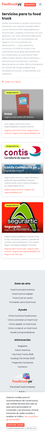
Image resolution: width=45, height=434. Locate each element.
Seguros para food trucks (15, 130)
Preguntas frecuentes (22, 362)
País (22, 392)
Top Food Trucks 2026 (22, 354)
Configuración (15, 428)
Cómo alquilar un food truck (22, 324)
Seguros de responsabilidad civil (26, 133)
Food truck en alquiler (22, 293)
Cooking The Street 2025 (22, 358)
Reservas (30, 5)
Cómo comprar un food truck (22, 328)
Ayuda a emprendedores (22, 332)
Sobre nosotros (22, 350)
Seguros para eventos (14, 189)
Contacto (22, 366)
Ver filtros (13, 82)
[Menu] (40, 4)
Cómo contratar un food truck (23, 319)
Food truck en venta (22, 298)
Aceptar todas (15, 425)
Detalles (31, 428)
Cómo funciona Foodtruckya (22, 315)
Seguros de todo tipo (13, 254)
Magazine (22, 346)
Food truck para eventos (22, 289)
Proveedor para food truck (22, 302)
